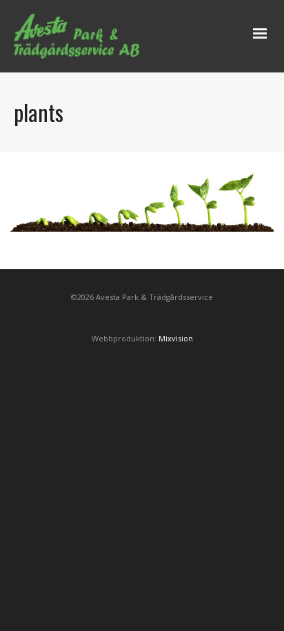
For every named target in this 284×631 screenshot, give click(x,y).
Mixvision (176, 338)
